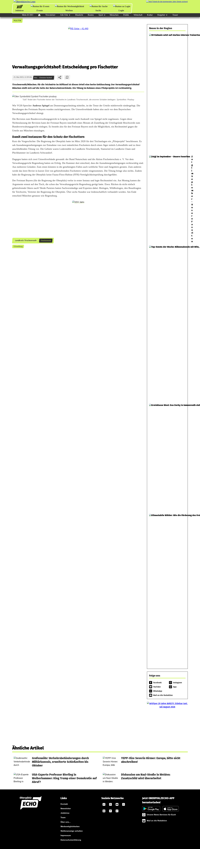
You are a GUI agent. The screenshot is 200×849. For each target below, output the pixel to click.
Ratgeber (161, 15)
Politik (126, 15)
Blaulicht (79, 15)
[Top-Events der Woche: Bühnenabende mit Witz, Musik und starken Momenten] (167, 323)
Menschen (114, 15)
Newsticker (50, 15)
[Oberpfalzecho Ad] (167, 1)
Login (121, 10)
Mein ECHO (27, 15)
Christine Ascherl (45, 78)
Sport (101, 15)
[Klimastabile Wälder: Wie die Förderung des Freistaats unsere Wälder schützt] (167, 589)
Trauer (175, 15)
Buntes (91, 15)
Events (39, 10)
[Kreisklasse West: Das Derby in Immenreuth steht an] (167, 457)
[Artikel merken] (67, 77)
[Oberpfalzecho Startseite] (24, 2)
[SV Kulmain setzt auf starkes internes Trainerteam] (167, 93)
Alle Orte (64, 15)
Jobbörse (19, 10)
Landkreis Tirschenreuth (25, 240)
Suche (98, 10)
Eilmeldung (18, 246)
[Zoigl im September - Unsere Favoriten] (167, 199)
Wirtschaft (138, 15)
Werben (69, 10)
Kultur (150, 15)
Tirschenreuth (46, 240)
